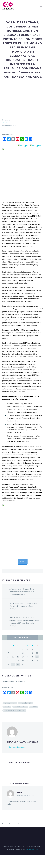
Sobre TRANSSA (26, 8)
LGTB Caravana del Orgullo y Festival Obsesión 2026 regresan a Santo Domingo (23, 606)
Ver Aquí (22, 561)
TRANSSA (5, 122)
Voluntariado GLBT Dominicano (14, 710)
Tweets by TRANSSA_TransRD (13, 681)
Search (40, 571)
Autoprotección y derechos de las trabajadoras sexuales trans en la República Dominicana (22, 591)
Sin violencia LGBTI (20, 707)
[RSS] (25, 833)
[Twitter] (20, 833)
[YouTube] (28, 833)
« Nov (4, 637)
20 (37, 657)
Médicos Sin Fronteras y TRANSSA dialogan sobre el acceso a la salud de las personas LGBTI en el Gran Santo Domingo (25, 621)
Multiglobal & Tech (32, 849)
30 (18, 664)
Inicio (14, 8)
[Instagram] (22, 833)
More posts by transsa (17, 747)
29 (13, 664)
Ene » (40, 637)
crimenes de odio (10, 703)
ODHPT (7, 707)
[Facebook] (17, 833)
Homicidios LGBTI (26, 703)
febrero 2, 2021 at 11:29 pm (25, 795)
